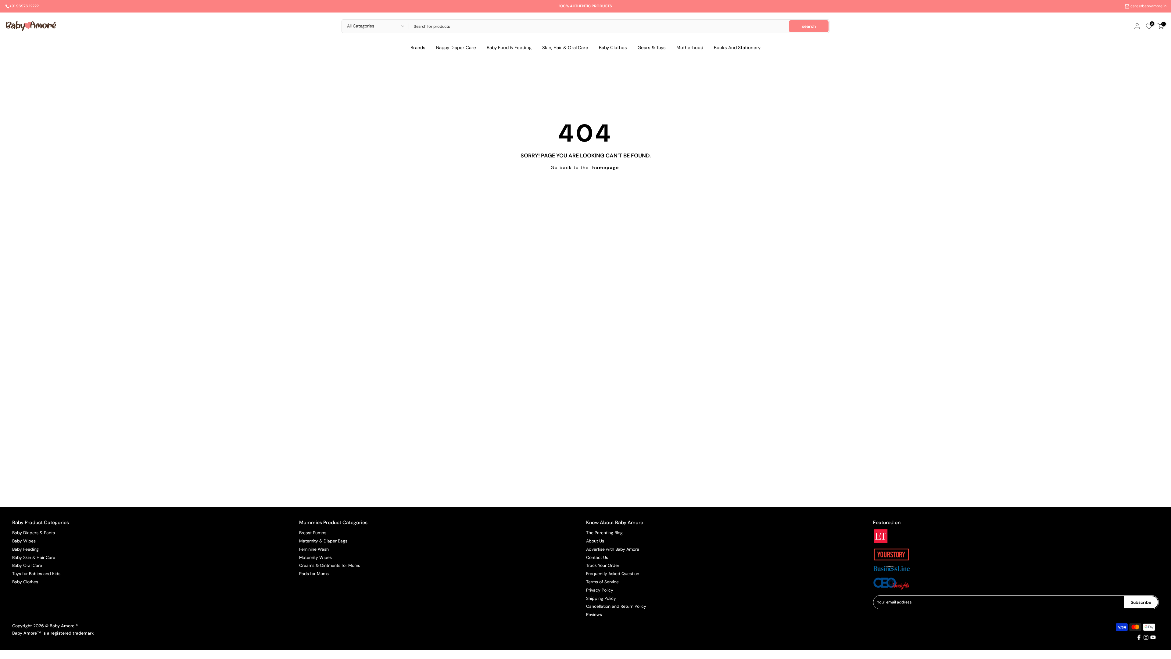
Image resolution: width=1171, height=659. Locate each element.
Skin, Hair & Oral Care (565, 48)
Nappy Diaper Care (456, 48)
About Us (595, 541)
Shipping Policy (601, 598)
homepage (605, 167)
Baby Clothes (613, 48)
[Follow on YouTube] (1153, 637)
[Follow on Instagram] (1146, 637)
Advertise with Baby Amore (612, 549)
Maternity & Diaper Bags (323, 541)
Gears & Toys (652, 48)
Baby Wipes (24, 541)
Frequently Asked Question (612, 573)
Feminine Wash (314, 549)
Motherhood (689, 48)
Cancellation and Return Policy (616, 606)
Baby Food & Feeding (509, 48)
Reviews (594, 614)
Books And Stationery (737, 48)
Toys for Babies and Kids (36, 573)
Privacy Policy (599, 590)
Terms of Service (602, 582)
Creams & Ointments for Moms (329, 565)
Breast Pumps (312, 532)
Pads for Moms (314, 573)
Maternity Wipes (315, 557)
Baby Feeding (25, 549)
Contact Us (597, 557)
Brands (417, 48)
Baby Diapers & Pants (33, 532)
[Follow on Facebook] (1139, 637)
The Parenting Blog (604, 532)
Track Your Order (602, 565)
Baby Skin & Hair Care (33, 557)
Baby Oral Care (27, 565)
